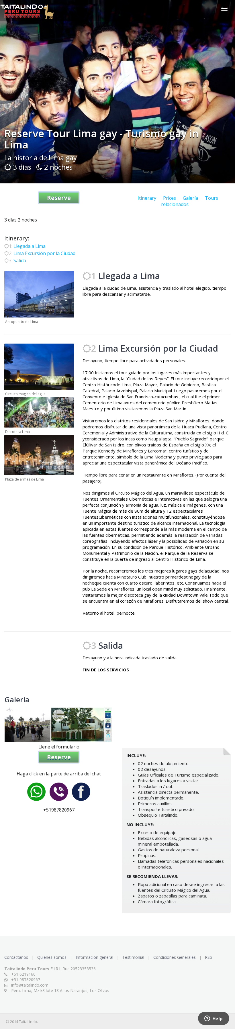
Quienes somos (52, 957)
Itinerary (147, 198)
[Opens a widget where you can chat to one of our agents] (213, 1019)
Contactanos (16, 957)
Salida (19, 260)
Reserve (59, 198)
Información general (95, 957)
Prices (169, 198)
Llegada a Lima (29, 246)
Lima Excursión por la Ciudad (44, 253)
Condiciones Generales (175, 957)
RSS (208, 957)
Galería (190, 198)
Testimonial (133, 957)
